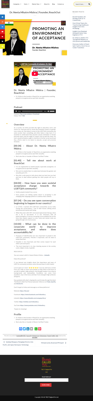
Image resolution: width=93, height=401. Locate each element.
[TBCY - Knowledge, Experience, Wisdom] (5, 4)
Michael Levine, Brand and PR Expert (52, 343)
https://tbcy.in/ (24, 291)
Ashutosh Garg (36, 335)
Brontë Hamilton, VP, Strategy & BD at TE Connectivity (79, 18)
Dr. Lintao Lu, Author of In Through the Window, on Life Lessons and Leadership (81, 39)
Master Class (36, 4)
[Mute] (48, 111)
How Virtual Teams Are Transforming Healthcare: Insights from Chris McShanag (81, 25)
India (56, 335)
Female (49, 335)
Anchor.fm (19, 283)
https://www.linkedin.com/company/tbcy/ (33, 298)
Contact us (60, 4)
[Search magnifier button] (89, 4)
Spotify (53, 282)
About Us (46, 4)
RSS (24, 116)
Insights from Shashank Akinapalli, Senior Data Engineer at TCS (80, 33)
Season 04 (28, 335)
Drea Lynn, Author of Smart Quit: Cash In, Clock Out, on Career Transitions (81, 45)
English (53, 335)
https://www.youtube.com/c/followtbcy (32, 305)
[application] (35, 111)
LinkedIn (47, 255)
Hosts (26, 4)
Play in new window (26, 114)
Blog (53, 4)
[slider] (52, 111)
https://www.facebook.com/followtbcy (33, 294)
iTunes (48, 282)
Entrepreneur (43, 335)
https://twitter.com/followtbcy (29, 302)
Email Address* (46, 377)
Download (36, 114)
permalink (34, 337)
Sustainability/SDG (21, 335)
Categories (16, 4)
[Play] (16, 111)
